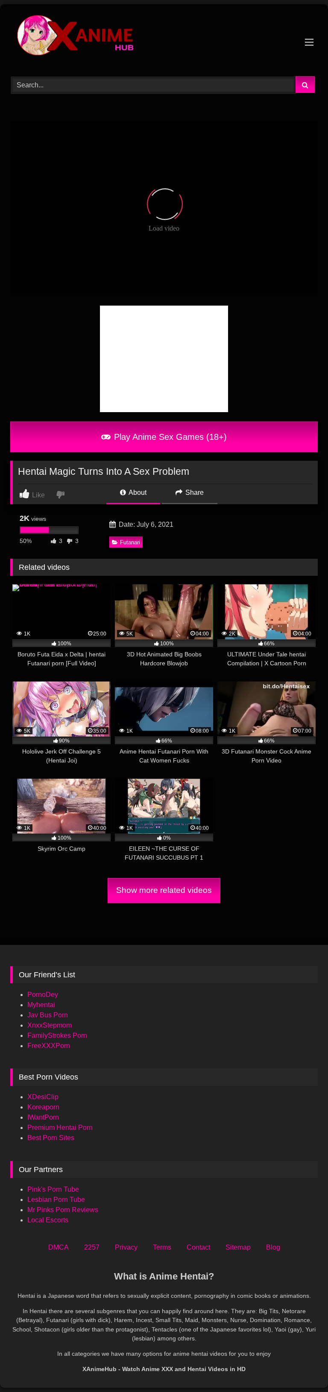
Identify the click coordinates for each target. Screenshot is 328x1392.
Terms (162, 1247)
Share (194, 492)
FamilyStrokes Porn (57, 1035)
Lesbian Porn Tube (56, 1199)
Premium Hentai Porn (60, 1127)
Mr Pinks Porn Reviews (63, 1209)
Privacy (126, 1247)
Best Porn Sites (50, 1137)
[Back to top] (301, 1366)
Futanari (130, 542)
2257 (92, 1247)
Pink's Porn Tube (53, 1189)
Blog (273, 1247)
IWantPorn (43, 1117)
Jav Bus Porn (47, 1015)
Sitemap (238, 1247)
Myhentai (41, 1004)
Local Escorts (47, 1220)
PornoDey (42, 994)
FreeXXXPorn (48, 1045)
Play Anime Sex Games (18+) (169, 437)
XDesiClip (43, 1096)
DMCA (58, 1247)
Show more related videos (164, 890)
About (136, 492)
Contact (198, 1247)
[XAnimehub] (164, 37)
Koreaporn (43, 1107)
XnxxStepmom (49, 1025)
